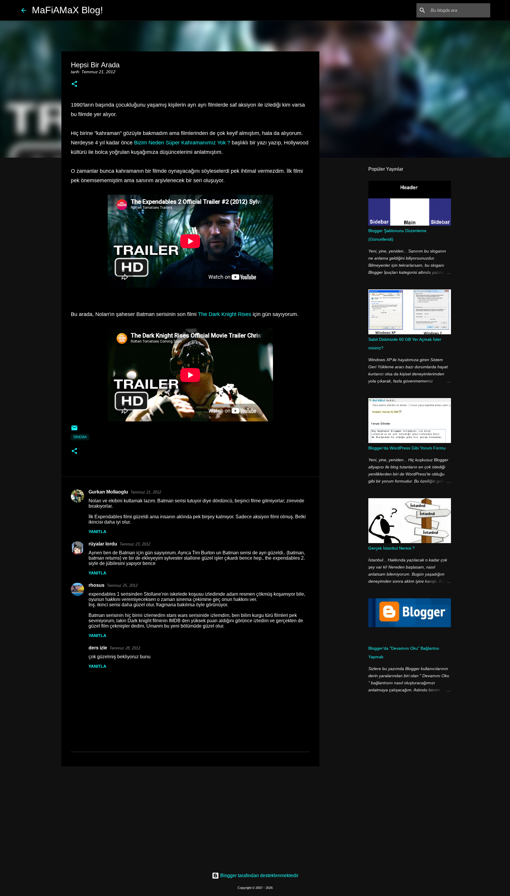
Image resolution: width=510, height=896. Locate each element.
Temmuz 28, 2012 (124, 648)
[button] (74, 84)
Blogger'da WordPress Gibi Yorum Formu (407, 448)
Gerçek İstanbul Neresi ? (391, 548)
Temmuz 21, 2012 (145, 492)
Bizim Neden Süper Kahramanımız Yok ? (182, 143)
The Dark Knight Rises (224, 314)
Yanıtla (97, 531)
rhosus (96, 585)
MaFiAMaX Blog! (67, 10)
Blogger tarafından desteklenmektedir (258, 875)
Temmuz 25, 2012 (122, 585)
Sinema (80, 437)
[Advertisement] (190, 816)
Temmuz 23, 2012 (135, 544)
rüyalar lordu (103, 543)
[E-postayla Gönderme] (74, 430)
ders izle (98, 647)
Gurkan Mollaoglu (108, 491)
